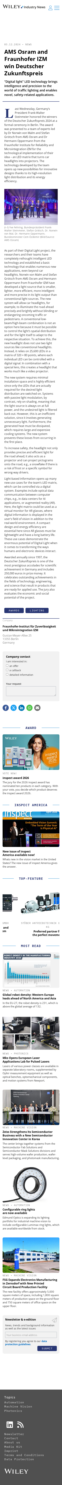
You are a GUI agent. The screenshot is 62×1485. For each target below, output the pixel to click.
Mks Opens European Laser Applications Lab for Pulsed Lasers (26, 1059)
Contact (11, 1438)
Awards (14, 610)
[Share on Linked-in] (21, 708)
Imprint (11, 1451)
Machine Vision (25, 1127)
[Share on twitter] (14, 708)
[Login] (50, 8)
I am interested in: (16, 661)
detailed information (21, 674)
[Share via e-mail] (37, 708)
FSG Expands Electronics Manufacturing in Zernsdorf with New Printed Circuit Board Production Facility (30, 1283)
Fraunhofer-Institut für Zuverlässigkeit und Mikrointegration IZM (29, 628)
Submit (47, 1348)
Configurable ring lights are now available (19, 1211)
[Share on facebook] (6, 708)
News (28, 44)
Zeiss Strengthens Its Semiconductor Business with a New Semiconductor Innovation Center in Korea (28, 1135)
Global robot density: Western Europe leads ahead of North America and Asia (29, 996)
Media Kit (13, 1446)
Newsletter (14, 1434)
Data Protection (19, 1459)
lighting (37, 610)
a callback (15, 670)
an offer (13, 666)
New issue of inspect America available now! (19, 853)
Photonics (21, 1053)
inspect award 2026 (16, 778)
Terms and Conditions (24, 1455)
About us (12, 1442)
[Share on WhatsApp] (29, 708)
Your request (13, 683)
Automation (22, 990)
